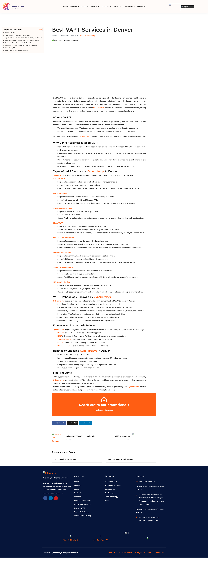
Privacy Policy (139, 553)
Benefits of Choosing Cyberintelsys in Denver (21, 45)
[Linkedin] (51, 498)
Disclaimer (112, 553)
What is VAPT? (10, 33)
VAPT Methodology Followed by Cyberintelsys (22, 40)
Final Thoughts (10, 48)
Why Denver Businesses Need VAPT (18, 35)
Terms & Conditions (156, 553)
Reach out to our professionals (16, 50)
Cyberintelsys (98, 108)
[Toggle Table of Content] (39, 29)
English (185, 6)
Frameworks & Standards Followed (18, 43)
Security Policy (125, 553)
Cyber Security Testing (87, 36)
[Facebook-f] (45, 498)
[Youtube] (56, 498)
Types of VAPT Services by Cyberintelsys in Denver (23, 38)
